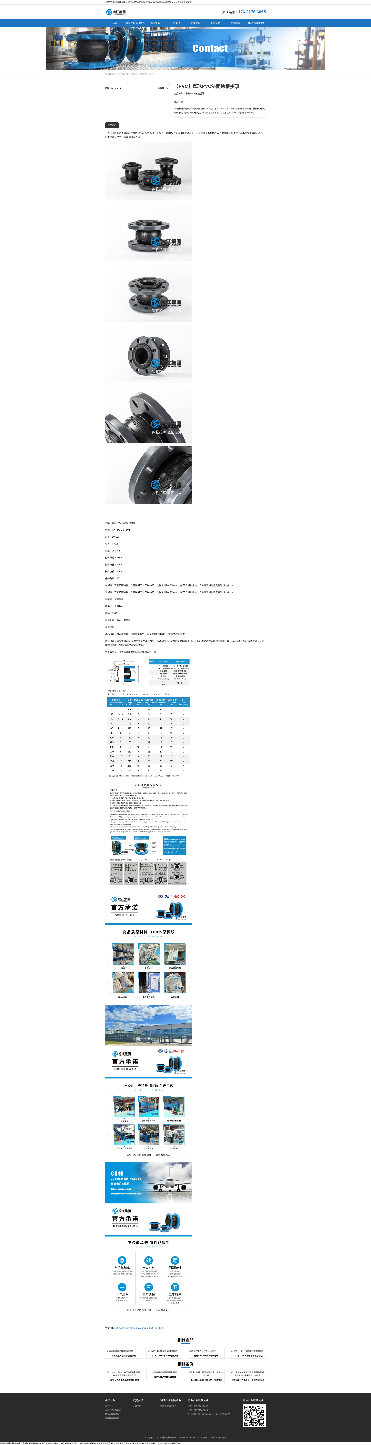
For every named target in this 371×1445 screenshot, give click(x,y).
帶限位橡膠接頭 (112, 1414)
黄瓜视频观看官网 (105, 1443)
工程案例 (175, 23)
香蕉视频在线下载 (16, 1443)
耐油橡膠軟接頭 (112, 1418)
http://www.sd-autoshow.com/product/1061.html (140, 1328)
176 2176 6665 (252, 12)
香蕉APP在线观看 (139, 74)
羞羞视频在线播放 (121, 1443)
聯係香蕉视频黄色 (256, 23)
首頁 (115, 23)
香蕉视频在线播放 (50, 1443)
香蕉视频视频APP (33, 1443)
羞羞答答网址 (151, 1443)
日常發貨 (215, 23)
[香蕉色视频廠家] (116, 12)
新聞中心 (195, 23)
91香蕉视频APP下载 (67, 1443)
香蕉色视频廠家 (169, 1437)
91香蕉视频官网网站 (86, 1443)
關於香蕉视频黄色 (135, 23)
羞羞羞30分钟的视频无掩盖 (169, 1443)
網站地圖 (222, 1437)
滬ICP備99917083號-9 (207, 1437)
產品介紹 (112, 125)
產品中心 (155, 23)
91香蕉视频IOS (137, 1443)
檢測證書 (235, 23)
